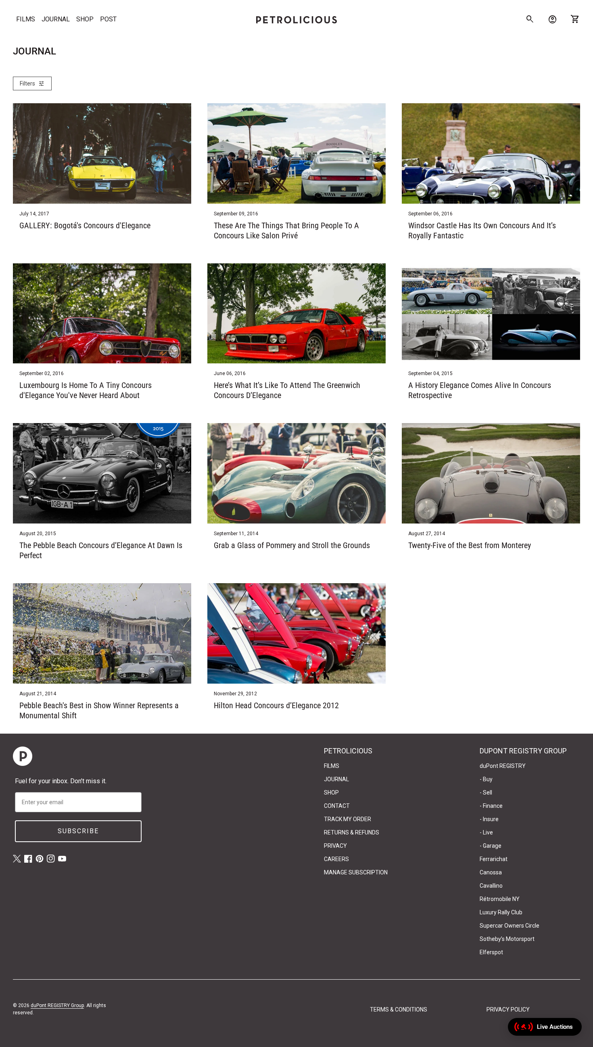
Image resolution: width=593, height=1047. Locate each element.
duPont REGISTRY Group (57, 1005)
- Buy (486, 779)
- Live (486, 832)
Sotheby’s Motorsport (507, 939)
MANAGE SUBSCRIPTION (356, 872)
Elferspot (491, 952)
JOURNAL (56, 19)
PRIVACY (335, 846)
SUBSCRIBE (78, 831)
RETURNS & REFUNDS (351, 832)
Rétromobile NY (500, 899)
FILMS (25, 19)
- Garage (490, 846)
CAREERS (336, 859)
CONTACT (337, 806)
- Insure (489, 819)
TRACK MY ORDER (347, 819)
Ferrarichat (493, 859)
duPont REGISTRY (503, 766)
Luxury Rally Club (501, 912)
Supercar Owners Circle (509, 925)
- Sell (486, 792)
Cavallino (491, 885)
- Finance (491, 806)
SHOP (85, 19)
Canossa (491, 872)
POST (108, 19)
